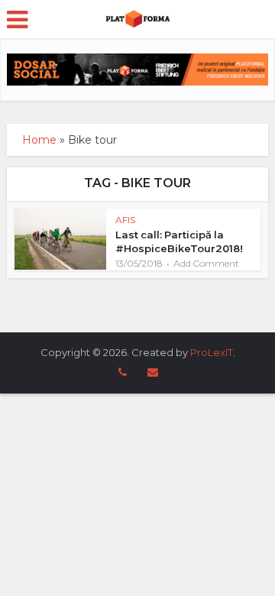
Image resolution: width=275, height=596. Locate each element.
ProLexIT (211, 352)
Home (39, 140)
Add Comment (206, 263)
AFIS (125, 219)
